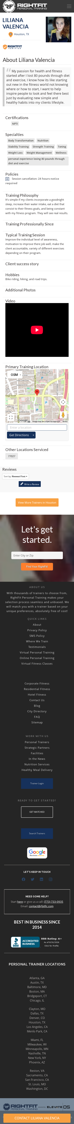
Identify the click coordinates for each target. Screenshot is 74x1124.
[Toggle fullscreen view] (10, 417)
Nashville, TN (37, 1053)
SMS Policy (37, 635)
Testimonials (37, 647)
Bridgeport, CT (37, 996)
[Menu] (69, 6)
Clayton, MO (37, 1009)
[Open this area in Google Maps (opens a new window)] (23, 420)
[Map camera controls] (63, 402)
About (37, 624)
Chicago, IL (37, 1000)
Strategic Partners (37, 747)
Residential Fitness (37, 689)
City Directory (37, 711)
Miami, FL (37, 1040)
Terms (65, 421)
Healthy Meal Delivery (37, 770)
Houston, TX (37, 1022)
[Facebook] (23, 879)
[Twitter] (32, 879)
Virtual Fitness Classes (37, 663)
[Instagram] (50, 879)
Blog (37, 705)
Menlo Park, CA (37, 1031)
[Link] (25, 6)
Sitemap (37, 722)
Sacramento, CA (37, 1075)
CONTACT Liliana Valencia (37, 1118)
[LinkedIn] (41, 879)
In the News (37, 759)
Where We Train (37, 641)
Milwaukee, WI (37, 1044)
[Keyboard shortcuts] (29, 421)
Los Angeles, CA (37, 1027)
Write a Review (31, 484)
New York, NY (37, 1058)
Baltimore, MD (37, 987)
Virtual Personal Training (37, 652)
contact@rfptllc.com (41, 906)
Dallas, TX (37, 1013)
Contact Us (37, 700)
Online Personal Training (37, 658)
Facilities (37, 753)
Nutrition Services (37, 764)
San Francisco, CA (37, 1080)
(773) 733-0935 (53, 901)
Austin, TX (37, 982)
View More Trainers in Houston (37, 502)
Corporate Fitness (37, 683)
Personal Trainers (37, 742)
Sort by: (14, 476)
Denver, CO (37, 1018)
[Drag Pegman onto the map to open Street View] (63, 415)
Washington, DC (37, 1089)
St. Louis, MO (37, 1084)
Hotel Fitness (37, 694)
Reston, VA (37, 1071)
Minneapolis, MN (37, 1049)
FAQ (37, 717)
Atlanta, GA (37, 978)
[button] (37, 392)
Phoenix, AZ (37, 1062)
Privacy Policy (37, 630)
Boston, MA (37, 991)
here (20, 901)
